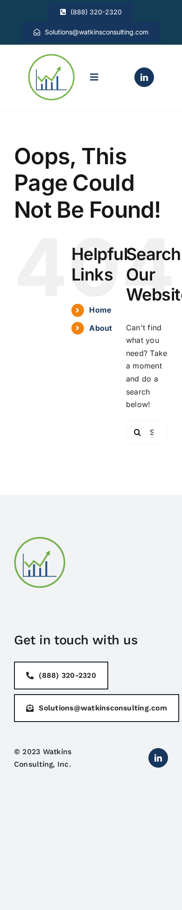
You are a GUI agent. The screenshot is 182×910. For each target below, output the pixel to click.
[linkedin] (144, 77)
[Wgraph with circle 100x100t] (51, 57)
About (100, 328)
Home (100, 309)
